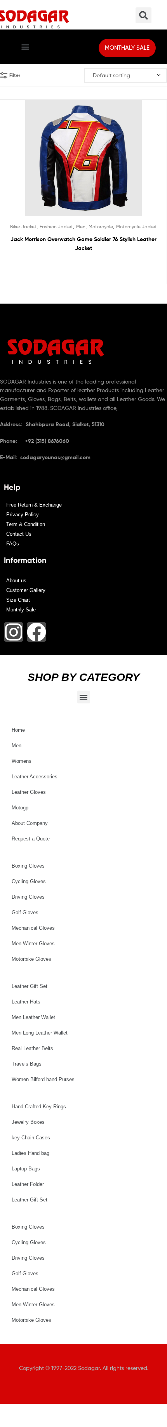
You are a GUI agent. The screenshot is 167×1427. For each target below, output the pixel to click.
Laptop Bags (26, 1169)
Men (80, 226)
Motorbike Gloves (31, 959)
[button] (25, 46)
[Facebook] (36, 632)
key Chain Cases (31, 1138)
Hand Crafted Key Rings (39, 1106)
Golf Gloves (25, 912)
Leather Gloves (29, 792)
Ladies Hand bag (30, 1153)
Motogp (20, 808)
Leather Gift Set (29, 986)
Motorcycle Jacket (136, 226)
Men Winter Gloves (33, 943)
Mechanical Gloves (33, 928)
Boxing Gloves (28, 866)
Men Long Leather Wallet (40, 1033)
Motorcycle (101, 226)
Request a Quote (31, 839)
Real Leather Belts (32, 1048)
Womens (21, 761)
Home (18, 730)
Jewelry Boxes (28, 1122)
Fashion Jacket (56, 226)
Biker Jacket (23, 226)
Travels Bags (27, 1064)
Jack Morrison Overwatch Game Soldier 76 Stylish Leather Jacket (83, 244)
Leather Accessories (34, 776)
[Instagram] (13, 632)
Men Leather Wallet (33, 1017)
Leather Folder (28, 1184)
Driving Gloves (28, 897)
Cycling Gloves (29, 881)
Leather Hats (26, 1002)
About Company (30, 823)
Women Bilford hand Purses (43, 1079)
